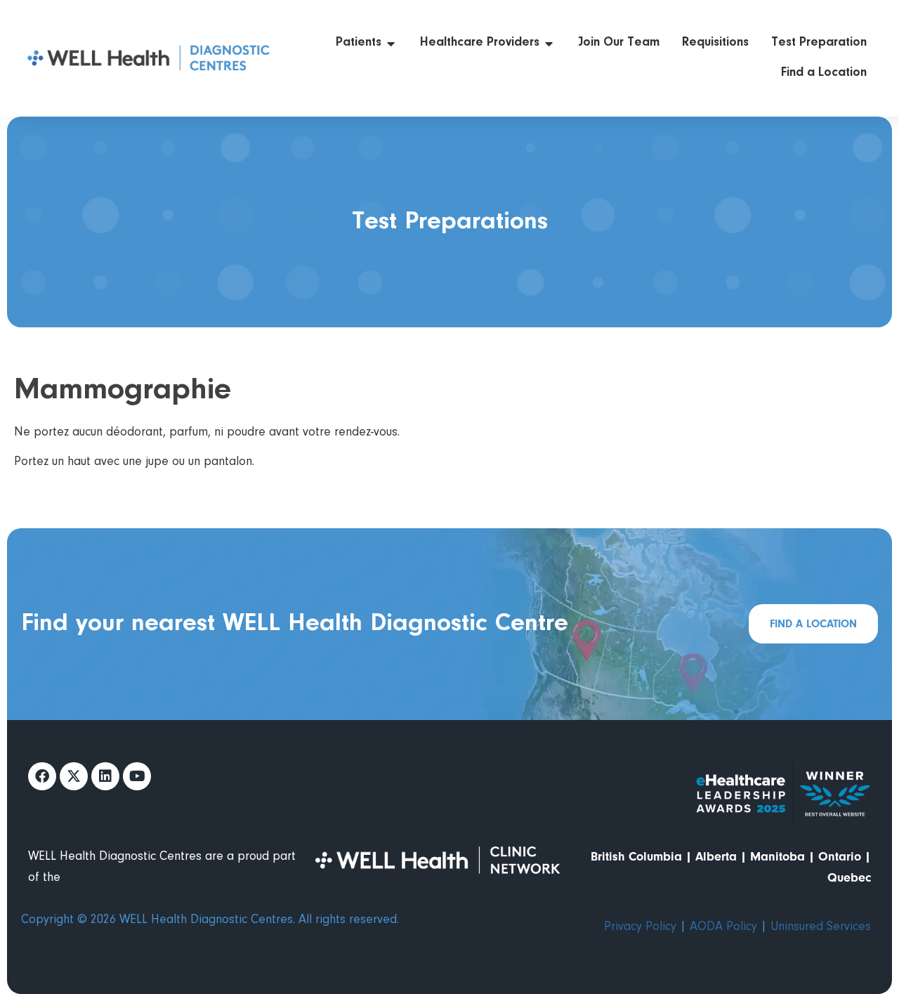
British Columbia (636, 856)
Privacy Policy (640, 927)
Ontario (839, 856)
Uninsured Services (820, 927)
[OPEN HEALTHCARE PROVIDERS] (549, 43)
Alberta (716, 856)
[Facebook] (42, 776)
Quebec (849, 877)
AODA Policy (723, 927)
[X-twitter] (74, 776)
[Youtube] (137, 776)
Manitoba (777, 856)
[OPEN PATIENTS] (391, 43)
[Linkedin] (105, 776)
